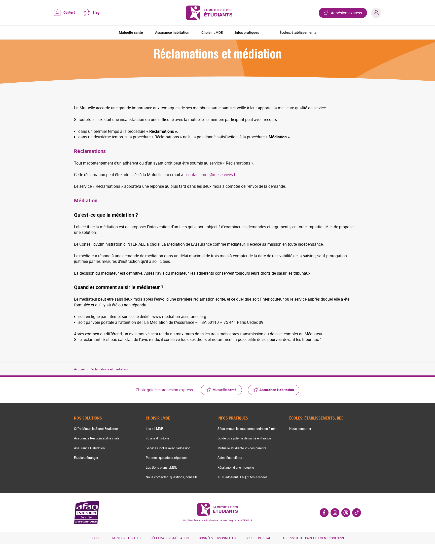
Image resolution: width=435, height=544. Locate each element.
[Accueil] (209, 13)
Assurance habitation (172, 32)
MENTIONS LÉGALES (126, 538)
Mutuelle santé (131, 32)
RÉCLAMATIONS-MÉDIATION (170, 538)
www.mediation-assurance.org (179, 316)
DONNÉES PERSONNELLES (217, 538)
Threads (345, 512)
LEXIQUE (96, 538)
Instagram (335, 512)
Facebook (324, 512)
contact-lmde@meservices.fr (211, 174)
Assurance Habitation (276, 389)
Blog (96, 12)
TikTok (356, 512)
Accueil (79, 369)
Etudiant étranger (86, 457)
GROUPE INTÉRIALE (259, 538)
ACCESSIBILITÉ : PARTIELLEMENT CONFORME (313, 538)
